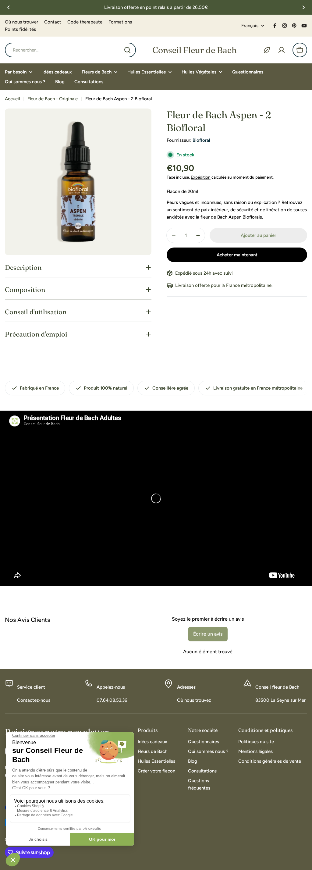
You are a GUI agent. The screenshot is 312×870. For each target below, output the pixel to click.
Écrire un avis (207, 634)
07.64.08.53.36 (112, 700)
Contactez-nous (33, 700)
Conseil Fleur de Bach (194, 50)
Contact (52, 22)
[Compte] (281, 50)
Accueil (12, 99)
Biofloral (201, 140)
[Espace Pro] (267, 50)
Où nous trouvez (194, 700)
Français (249, 25)
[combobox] (70, 50)
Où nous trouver (21, 22)
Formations (120, 22)
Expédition (201, 177)
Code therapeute (84, 22)
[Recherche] (127, 50)
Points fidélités (20, 29)
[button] (8, 7)
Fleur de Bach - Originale (52, 99)
